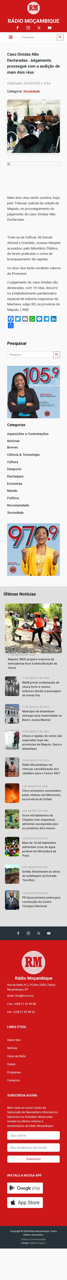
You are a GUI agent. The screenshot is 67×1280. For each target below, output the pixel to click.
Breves (12, 447)
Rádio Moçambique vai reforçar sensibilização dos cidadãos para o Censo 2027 (41, 769)
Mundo (12, 491)
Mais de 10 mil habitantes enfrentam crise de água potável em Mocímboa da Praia (39, 849)
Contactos (13, 1080)
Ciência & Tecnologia (23, 455)
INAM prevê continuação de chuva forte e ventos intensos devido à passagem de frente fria (41, 689)
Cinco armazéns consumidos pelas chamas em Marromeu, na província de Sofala (41, 795)
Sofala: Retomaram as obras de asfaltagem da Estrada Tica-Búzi (41, 876)
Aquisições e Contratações (28, 434)
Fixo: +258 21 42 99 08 (21, 1004)
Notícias (13, 441)
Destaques (15, 476)
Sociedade (31, 91)
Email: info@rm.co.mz (20, 995)
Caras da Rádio (16, 1056)
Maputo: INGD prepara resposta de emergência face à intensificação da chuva (32, 664)
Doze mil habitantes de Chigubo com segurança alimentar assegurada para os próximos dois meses (40, 822)
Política (13, 498)
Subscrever (33, 1159)
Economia (14, 484)
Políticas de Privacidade (33, 1239)
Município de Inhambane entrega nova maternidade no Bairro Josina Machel (42, 716)
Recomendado (18, 505)
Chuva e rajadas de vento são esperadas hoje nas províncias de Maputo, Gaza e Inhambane (42, 742)
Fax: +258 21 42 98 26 (21, 1012)
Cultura (12, 462)
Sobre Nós (14, 1040)
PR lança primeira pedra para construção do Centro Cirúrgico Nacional (41, 902)
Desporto (14, 469)
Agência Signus (37, 1243)
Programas (14, 1072)
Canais (11, 1064)
